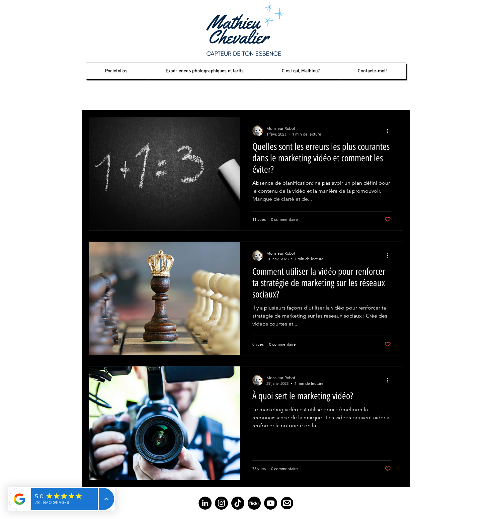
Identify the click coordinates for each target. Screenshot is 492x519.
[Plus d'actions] (390, 131)
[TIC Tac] (237, 503)
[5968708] (254, 503)
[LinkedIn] (205, 503)
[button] (116, 71)
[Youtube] (270, 503)
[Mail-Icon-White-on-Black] (287, 503)
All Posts (98, 97)
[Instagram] (221, 503)
